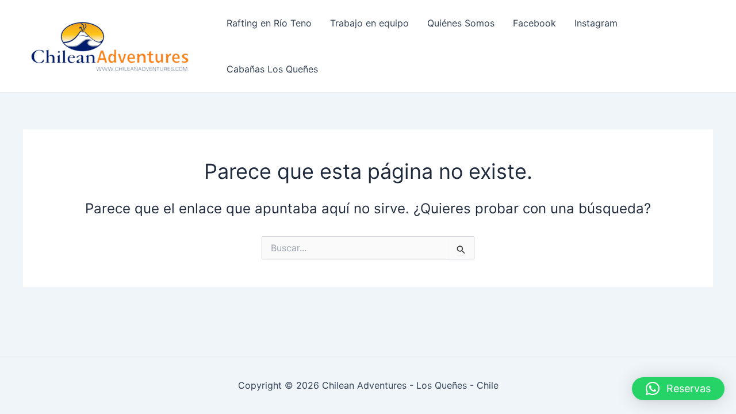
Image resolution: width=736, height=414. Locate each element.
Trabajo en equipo (369, 23)
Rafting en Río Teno (269, 23)
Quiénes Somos (460, 23)
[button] (678, 388)
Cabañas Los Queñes (272, 69)
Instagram (596, 23)
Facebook (534, 23)
